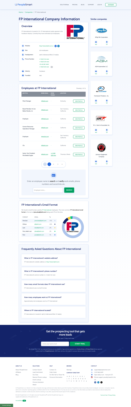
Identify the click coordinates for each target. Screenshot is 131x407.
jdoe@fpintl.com (39, 231)
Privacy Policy (89, 349)
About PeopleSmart (21, 370)
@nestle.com (45, 136)
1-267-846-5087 (98, 372)
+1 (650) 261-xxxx (44, 62)
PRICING (74, 5)
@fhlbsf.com (45, 119)
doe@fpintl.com (39, 228)
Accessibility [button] (19, 401)
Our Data (35, 375)
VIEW (79, 101)
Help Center (53, 372)
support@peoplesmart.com (102, 370)
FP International (46, 210)
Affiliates (18, 372)
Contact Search (37, 370)
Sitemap (69, 370)
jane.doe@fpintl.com (40, 220)
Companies (29, 12)
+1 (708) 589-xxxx (53, 154)
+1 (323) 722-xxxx (44, 59)
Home (21, 12)
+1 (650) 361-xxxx (44, 67)
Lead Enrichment (38, 372)
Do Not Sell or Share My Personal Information (57, 376)
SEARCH (69, 190)
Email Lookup (37, 380)
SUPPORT (91, 5)
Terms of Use (80, 349)
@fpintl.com (44, 101)
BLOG (82, 5)
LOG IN (99, 5)
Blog (17, 375)
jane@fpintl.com (39, 235)
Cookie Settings (6, 405)
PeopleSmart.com (49, 351)
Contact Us (53, 370)
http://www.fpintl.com (45, 46)
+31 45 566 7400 (44, 64)
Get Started (111, 5)
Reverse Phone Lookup (40, 377)
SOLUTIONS (63, 5)
